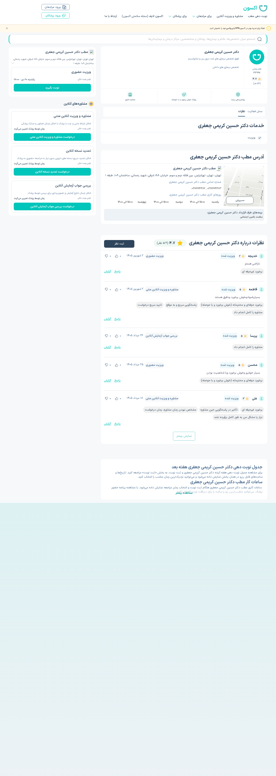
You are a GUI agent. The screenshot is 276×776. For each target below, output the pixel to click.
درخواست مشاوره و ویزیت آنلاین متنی (52, 137)
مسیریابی (239, 200)
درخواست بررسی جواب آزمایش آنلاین (52, 206)
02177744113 (214, 188)
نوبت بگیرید (52, 88)
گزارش (107, 271)
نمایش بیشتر (184, 436)
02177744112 (198, 188)
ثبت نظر (119, 244)
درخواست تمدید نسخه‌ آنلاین (52, 172)
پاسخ (117, 271)
